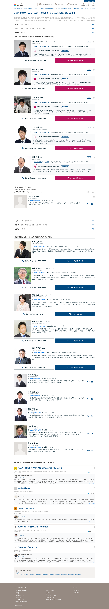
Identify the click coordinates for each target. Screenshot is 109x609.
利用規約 (48, 593)
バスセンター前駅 (53, 246)
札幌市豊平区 (37, 46)
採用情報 (76, 593)
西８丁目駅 (51, 272)
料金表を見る (65, 50)
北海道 (31, 200)
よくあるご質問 (19, 599)
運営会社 (76, 590)
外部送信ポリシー (50, 597)
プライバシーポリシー (51, 595)
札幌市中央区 (41, 246)
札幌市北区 (25, 574)
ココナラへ (17, 1)
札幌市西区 (57, 574)
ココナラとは (19, 597)
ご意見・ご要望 (50, 590)
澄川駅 (45, 200)
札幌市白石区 (38, 574)
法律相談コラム (19, 595)
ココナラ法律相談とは (21, 590)
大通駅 (50, 299)
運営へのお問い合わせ (21, 601)
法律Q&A (17, 593)
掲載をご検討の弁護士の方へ (53, 599)
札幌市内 (18, 573)
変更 (93, 24)
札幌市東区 (31, 574)
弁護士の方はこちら (89, 1)
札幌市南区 (51, 574)
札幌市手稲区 (71, 574)
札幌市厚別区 (64, 574)
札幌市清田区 (78, 574)
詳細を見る (90, 204)
